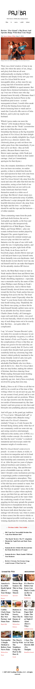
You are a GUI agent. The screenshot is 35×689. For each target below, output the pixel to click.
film (7, 22)
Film (13, 36)
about (27, 22)
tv (11, 22)
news (16, 22)
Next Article (23, 527)
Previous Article (13, 527)
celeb (21, 22)
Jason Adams (7, 36)
